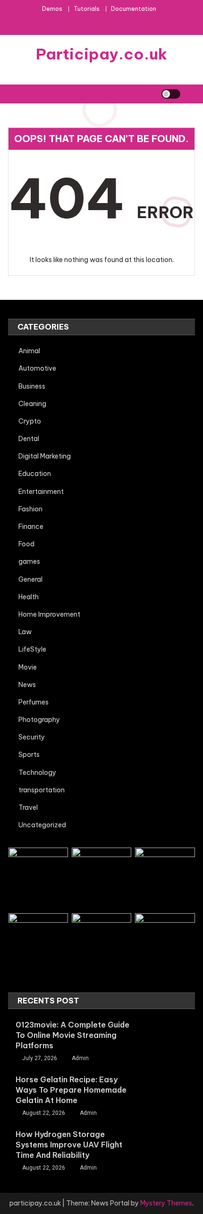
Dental (28, 438)
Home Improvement (49, 614)
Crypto (29, 421)
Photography (39, 719)
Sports (29, 754)
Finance (30, 526)
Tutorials (87, 8)
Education (34, 473)
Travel (28, 807)
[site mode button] (170, 94)
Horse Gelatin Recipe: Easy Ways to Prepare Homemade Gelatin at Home (71, 1090)
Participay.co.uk (101, 53)
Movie (27, 667)
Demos (52, 8)
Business (31, 386)
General (30, 579)
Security (31, 737)
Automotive (37, 368)
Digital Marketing (44, 456)
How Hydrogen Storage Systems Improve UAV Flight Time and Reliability (69, 1144)
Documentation (133, 8)
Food (26, 544)
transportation (41, 790)
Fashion (30, 509)
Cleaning (32, 403)
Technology (37, 772)
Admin (80, 1058)
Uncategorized (42, 825)
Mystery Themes (166, 1203)
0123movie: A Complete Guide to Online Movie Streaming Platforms (72, 1035)
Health (28, 597)
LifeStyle (32, 649)
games (29, 561)
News (27, 684)
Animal (29, 351)
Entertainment (41, 491)
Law (25, 632)
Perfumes (33, 702)
